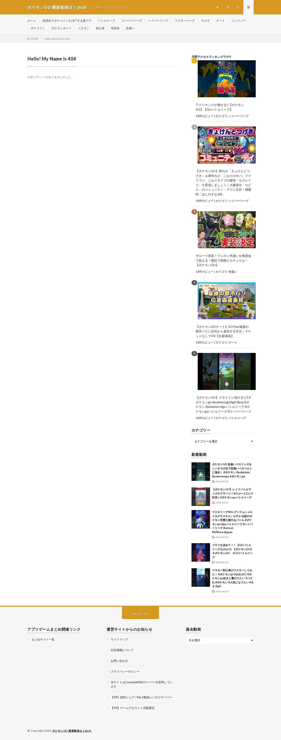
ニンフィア (238, 20)
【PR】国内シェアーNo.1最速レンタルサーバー (141, 697)
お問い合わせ (119, 660)
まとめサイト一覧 (43, 639)
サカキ (205, 20)
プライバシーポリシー (125, 671)
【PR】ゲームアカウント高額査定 (133, 708)
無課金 (115, 28)
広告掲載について (122, 650)
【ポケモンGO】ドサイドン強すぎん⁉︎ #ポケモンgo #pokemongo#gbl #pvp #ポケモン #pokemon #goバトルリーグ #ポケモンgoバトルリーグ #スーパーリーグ (223, 404)
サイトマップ (119, 639)
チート (220, 20)
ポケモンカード (61, 28)
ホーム (31, 20)
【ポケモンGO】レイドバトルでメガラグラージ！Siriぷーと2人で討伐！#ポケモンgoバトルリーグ (232, 493)
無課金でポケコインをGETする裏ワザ (67, 20)
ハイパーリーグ (158, 20)
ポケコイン (38, 28)
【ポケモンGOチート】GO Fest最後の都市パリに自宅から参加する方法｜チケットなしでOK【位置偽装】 (223, 331)
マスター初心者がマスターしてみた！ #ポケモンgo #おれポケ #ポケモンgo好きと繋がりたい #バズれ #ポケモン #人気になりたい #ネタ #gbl (233, 578)
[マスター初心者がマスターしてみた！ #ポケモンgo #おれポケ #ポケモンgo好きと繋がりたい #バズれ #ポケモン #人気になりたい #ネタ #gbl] (201, 577)
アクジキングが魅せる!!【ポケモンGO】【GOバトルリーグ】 (220, 107)
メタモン (83, 28)
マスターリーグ (185, 20)
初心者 (100, 28)
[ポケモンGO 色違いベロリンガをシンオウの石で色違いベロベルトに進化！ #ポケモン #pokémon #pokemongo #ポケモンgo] (201, 471)
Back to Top (140, 614)
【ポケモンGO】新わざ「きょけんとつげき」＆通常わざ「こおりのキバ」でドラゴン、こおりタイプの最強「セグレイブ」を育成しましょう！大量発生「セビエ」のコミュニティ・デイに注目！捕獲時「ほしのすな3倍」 (223, 182)
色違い (130, 28)
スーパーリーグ (132, 20)
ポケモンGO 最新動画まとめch (71, 730)
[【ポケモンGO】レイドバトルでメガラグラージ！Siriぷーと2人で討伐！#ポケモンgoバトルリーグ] (201, 496)
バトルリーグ (106, 20)
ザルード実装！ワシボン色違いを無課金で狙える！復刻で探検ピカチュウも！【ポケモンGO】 (223, 260)
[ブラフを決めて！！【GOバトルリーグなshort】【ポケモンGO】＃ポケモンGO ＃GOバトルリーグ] (201, 552)
